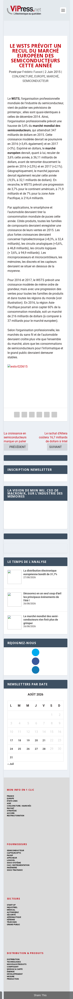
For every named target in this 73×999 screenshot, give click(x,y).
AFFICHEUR (12, 858)
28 (43, 748)
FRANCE (10, 796)
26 (28, 748)
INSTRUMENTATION (20, 865)
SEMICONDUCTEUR (35, 81)
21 (43, 740)
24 (11, 748)
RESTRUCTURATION (15, 816)
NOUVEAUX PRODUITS (16, 964)
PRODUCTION (13, 979)
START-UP (11, 905)
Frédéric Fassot (32, 72)
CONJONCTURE (22, 76)
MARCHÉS (26, 806)
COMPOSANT (13, 967)
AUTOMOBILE (13, 912)
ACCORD (11, 813)
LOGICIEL (11, 860)
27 (36, 748)
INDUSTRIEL (12, 907)
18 (19, 740)
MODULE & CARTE (15, 969)
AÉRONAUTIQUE (14, 917)
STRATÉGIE (12, 811)
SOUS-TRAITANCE (15, 870)
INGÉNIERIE (12, 868)
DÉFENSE (11, 920)
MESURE (10, 976)
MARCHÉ (53, 76)
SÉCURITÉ (11, 915)
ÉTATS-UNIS (12, 801)
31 (11, 757)
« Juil (10, 763)
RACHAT (10, 808)
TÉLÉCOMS (12, 922)
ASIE (9, 803)
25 (19, 748)
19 (28, 740)
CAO (9, 865)
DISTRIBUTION (13, 959)
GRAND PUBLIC (13, 924)
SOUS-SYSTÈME (14, 863)
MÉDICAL (11, 910)
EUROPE (39, 76)
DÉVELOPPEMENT (15, 974)
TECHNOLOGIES (14, 962)
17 (11, 740)
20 (36, 740)
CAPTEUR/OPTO (14, 853)
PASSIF (10, 855)
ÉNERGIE (11, 972)
